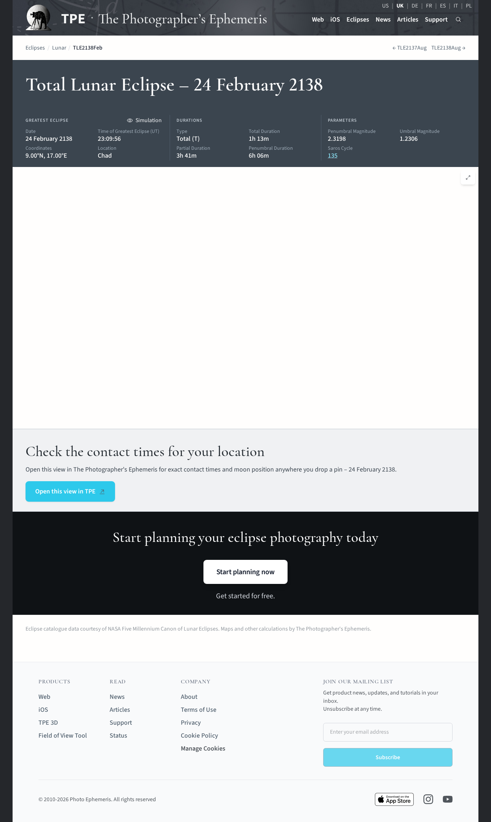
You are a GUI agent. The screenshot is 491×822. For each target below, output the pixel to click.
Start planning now (245, 572)
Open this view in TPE (65, 491)
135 (333, 155)
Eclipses (358, 19)
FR (429, 6)
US (385, 6)
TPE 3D (48, 722)
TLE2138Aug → (448, 48)
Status (118, 735)
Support (436, 19)
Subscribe (388, 757)
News (383, 19)
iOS (335, 19)
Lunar (59, 48)
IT (456, 6)
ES (443, 6)
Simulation (149, 120)
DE (415, 6)
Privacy (191, 722)
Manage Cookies (203, 748)
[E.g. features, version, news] (458, 19)
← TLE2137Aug (410, 48)
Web (318, 19)
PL (469, 6)
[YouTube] (448, 799)
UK (400, 6)
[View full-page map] (468, 177)
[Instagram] (428, 799)
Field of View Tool (62, 735)
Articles (407, 19)
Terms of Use (198, 709)
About (189, 696)
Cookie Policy (199, 735)
